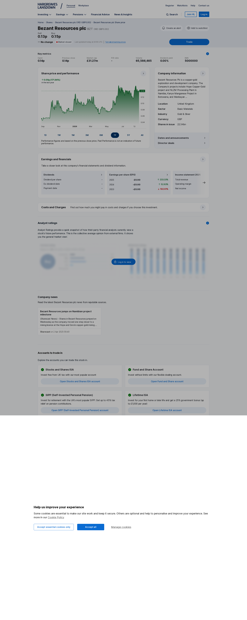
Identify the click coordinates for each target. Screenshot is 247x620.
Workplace (83, 5)
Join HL (191, 14)
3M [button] (87, 135)
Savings (60, 14)
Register (170, 5)
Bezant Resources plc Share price (109, 22)
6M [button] (101, 135)
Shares (49, 22)
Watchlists (182, 5)
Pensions (78, 14)
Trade (189, 42)
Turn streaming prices (115, 42)
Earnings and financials (56, 159)
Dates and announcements (173, 137)
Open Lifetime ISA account (167, 410)
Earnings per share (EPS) (122, 175)
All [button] (142, 135)
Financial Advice (100, 14)
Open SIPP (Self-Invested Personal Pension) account (79, 410)
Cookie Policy (56, 517)
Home (41, 22)
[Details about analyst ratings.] (207, 223)
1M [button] (73, 135)
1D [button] (45, 135)
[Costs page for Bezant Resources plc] (123, 207)
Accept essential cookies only (53, 527)
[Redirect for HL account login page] (123, 262)
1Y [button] (115, 135)
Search (174, 14)
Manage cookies (121, 527)
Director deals (166, 143)
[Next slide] (201, 182)
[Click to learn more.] (207, 53)
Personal (71, 5)
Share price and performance (60, 73)
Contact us (203, 5)
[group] (93, 135)
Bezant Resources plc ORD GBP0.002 (73, 22)
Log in (204, 14)
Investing (43, 14)
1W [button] (59, 135)
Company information (172, 73)
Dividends (49, 175)
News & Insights (123, 14)
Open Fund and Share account (167, 381)
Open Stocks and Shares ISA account (80, 381)
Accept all (90, 527)
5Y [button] (128, 135)
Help (193, 5)
